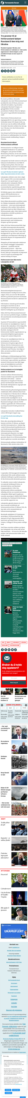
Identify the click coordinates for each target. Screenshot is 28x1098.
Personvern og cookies (14, 992)
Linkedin (14, 1003)
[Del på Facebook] (2, 70)
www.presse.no (14, 1049)
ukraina (5, 545)
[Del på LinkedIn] (8, 70)
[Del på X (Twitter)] (5, 70)
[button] (2, 705)
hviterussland (14, 645)
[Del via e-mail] (11, 70)
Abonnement (14, 986)
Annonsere (14, 983)
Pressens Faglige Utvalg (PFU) (12, 1039)
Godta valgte (16, 1090)
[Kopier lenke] (14, 71)
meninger (5, 543)
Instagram (14, 999)
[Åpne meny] (25, 3)
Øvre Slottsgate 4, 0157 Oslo (14, 962)
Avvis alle (8, 1090)
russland (18, 543)
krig (10, 545)
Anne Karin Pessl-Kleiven (14, 955)
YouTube (14, 1007)
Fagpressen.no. (18, 1084)
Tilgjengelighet (14, 989)
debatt (12, 543)
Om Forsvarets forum (14, 980)
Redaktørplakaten (14, 1020)
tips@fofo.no (15, 947)
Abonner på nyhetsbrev (14, 1010)
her (15, 94)
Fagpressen (22, 1052)
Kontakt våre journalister (14, 950)
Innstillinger (23, 1097)
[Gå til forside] (11, 2)
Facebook (14, 996)
